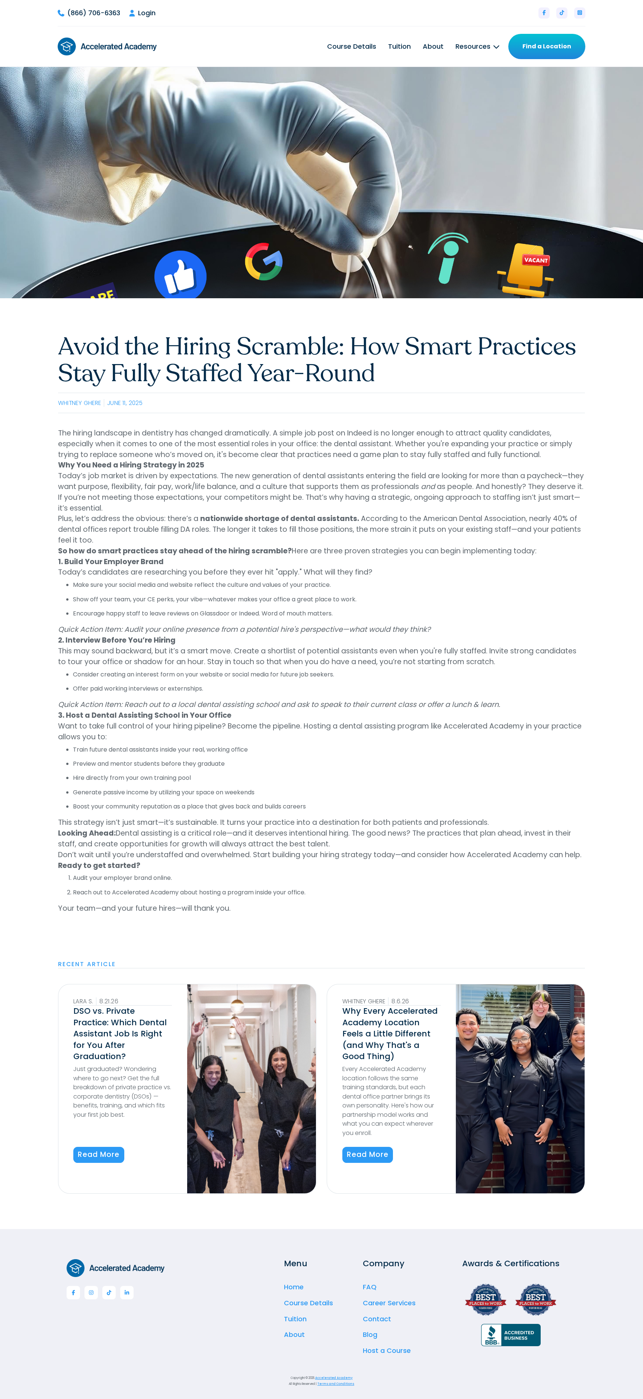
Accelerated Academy (334, 1378)
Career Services (389, 1303)
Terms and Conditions (335, 1384)
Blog (370, 1334)
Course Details (351, 46)
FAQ (370, 1287)
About (433, 46)
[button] (477, 46)
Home (294, 1287)
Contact (377, 1319)
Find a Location (546, 46)
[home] (107, 46)
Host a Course (387, 1350)
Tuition (399, 46)
